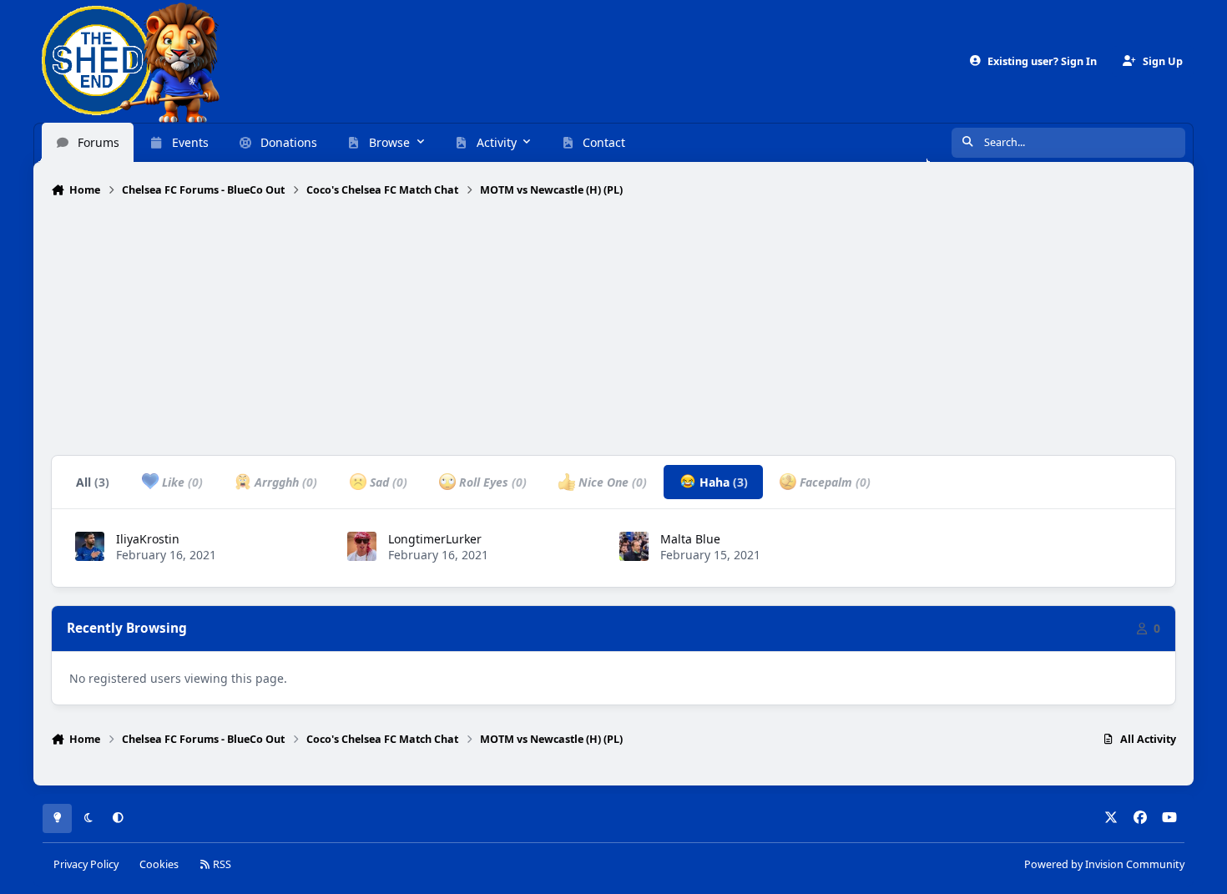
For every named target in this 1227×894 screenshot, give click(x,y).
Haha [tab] (722, 482)
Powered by (1104, 864)
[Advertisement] (613, 328)
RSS (220, 864)
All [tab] (92, 482)
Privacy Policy (86, 864)
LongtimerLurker (435, 539)
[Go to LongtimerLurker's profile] (361, 546)
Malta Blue (690, 539)
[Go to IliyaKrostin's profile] (89, 546)
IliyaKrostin (147, 539)
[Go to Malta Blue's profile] (634, 546)
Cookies (159, 864)
